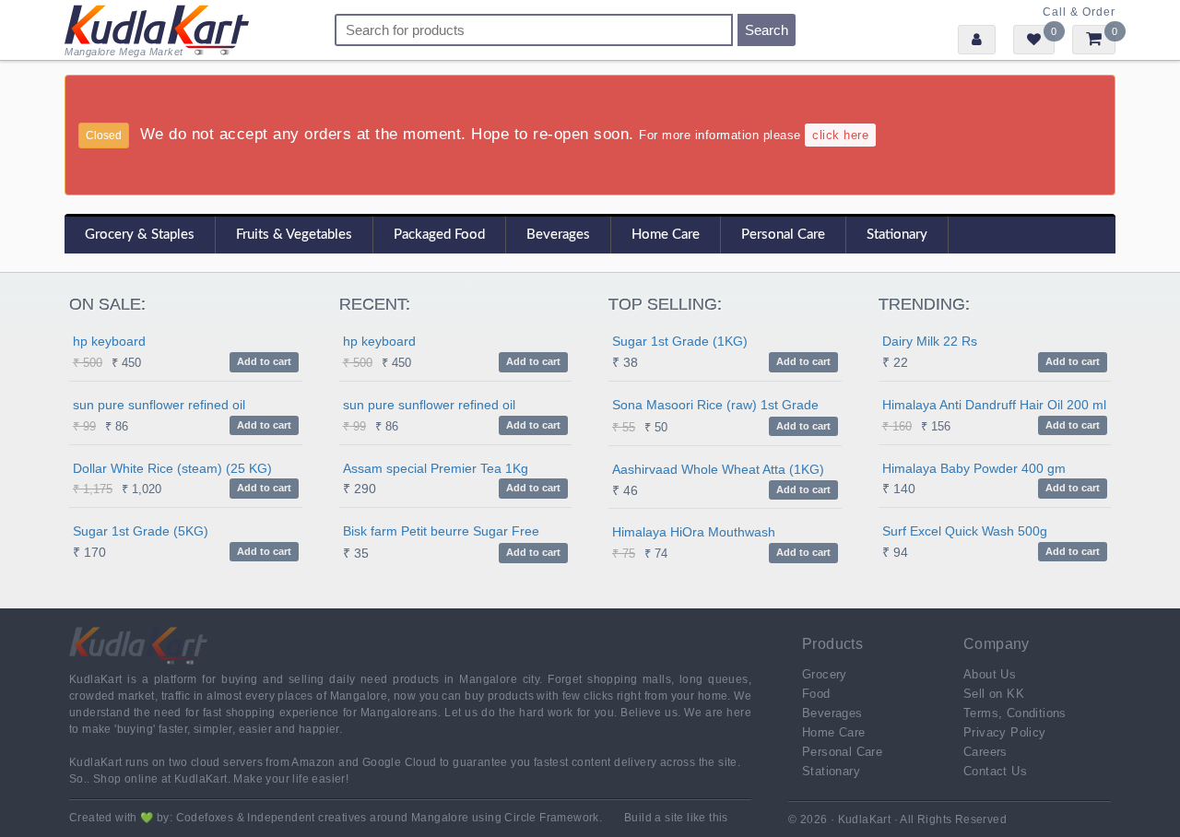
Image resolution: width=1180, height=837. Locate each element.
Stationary (897, 235)
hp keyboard (109, 341)
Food (816, 694)
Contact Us (995, 771)
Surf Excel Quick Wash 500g (964, 531)
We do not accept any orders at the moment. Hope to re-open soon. (477, 133)
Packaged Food (439, 235)
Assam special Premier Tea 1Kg (435, 468)
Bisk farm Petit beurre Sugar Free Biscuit (441, 533)
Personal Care (783, 235)
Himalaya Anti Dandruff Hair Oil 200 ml (994, 404)
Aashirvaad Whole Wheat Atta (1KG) (718, 469)
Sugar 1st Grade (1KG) (680, 341)
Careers (985, 752)
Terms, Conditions (1015, 713)
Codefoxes (205, 817)
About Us (989, 674)
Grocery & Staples (140, 235)
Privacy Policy (1004, 732)
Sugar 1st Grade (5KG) (140, 531)
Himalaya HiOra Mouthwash (693, 532)
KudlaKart (157, 30)
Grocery (824, 674)
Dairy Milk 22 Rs (929, 341)
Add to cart (264, 361)
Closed (104, 135)
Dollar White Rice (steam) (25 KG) (172, 468)
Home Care (665, 235)
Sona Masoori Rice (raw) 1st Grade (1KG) (715, 407)
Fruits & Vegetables (294, 235)
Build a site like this (676, 817)
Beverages (558, 235)
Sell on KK (993, 694)
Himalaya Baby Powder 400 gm (974, 468)
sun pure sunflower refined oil (159, 404)
